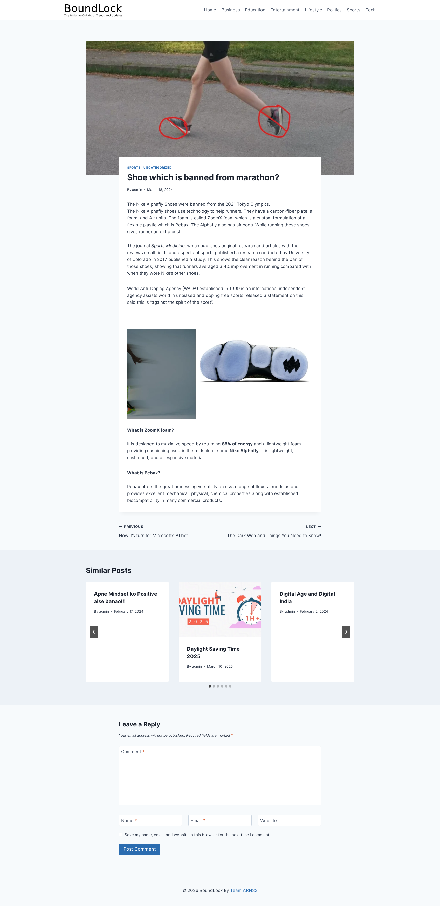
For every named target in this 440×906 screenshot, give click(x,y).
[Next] (346, 632)
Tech (371, 9)
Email (198, 820)
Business (231, 9)
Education (255, 9)
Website (268, 820)
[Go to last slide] (94, 632)
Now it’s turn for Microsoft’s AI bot (153, 531)
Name (129, 820)
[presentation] (220, 609)
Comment (133, 751)
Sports (353, 9)
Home (210, 9)
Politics (334, 9)
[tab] (210, 686)
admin (137, 190)
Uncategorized (157, 167)
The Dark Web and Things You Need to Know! (274, 531)
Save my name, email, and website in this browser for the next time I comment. (197, 834)
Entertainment (284, 9)
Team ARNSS (244, 890)
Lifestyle (313, 9)
